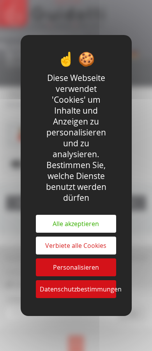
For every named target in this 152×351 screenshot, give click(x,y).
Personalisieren (76, 267)
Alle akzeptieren (76, 223)
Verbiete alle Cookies (75, 245)
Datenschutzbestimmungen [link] (78, 289)
